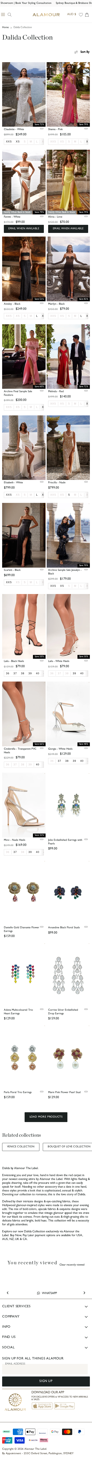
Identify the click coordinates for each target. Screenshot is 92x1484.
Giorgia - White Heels (60, 749)
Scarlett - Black (12, 570)
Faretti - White (12, 217)
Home (5, 27)
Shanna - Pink (55, 129)
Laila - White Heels (58, 661)
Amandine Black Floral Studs (64, 927)
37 (59, 673)
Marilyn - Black (56, 304)
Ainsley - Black (12, 304)
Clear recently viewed (72, 1265)
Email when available (23, 229)
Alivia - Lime (55, 217)
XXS (53, 141)
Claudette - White (14, 129)
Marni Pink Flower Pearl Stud (64, 1092)
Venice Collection (20, 1147)
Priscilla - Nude (56, 482)
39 (30, 764)
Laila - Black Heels (14, 661)
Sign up (45, 1381)
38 (67, 673)
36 (52, 673)
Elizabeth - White (13, 482)
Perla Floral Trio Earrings (18, 1092)
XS (62, 141)
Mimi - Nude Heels (14, 840)
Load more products (46, 1117)
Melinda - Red (56, 391)
